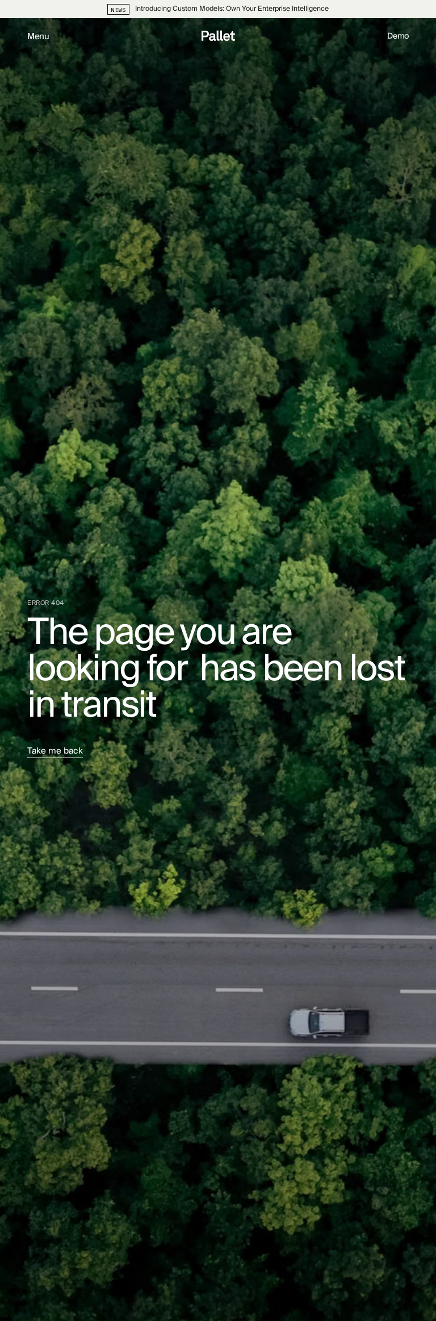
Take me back (55, 752)
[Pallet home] (218, 37)
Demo (398, 36)
